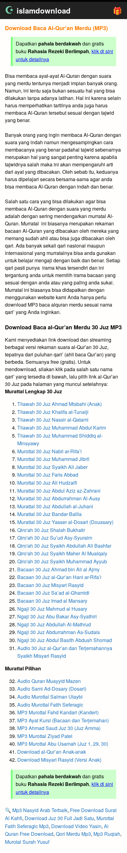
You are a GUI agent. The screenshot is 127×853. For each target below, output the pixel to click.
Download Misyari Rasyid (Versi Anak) (59, 759)
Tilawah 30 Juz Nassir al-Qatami (52, 419)
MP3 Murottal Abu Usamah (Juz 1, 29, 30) (62, 743)
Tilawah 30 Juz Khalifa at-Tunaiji (52, 411)
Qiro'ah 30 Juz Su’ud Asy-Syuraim (54, 537)
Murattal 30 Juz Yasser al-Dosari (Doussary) (65, 522)
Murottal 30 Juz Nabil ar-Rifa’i (49, 451)
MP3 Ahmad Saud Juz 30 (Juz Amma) (58, 728)
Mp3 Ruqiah (106, 833)
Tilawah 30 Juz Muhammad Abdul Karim (61, 427)
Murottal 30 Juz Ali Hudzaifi (47, 482)
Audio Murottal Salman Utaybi (50, 696)
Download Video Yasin (76, 826)
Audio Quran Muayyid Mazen (49, 680)
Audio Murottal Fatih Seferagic (50, 704)
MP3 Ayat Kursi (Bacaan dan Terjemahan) (63, 720)
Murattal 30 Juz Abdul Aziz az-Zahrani (58, 490)
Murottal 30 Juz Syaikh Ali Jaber (52, 466)
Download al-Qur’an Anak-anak (51, 751)
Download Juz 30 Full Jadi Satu (59, 818)
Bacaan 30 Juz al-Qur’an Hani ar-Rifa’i (59, 577)
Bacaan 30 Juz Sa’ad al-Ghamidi (53, 592)
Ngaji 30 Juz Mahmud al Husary (52, 608)
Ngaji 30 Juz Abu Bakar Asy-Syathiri (57, 616)
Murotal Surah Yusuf (27, 841)
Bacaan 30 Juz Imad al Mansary (52, 600)
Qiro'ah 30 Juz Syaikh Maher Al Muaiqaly (62, 553)
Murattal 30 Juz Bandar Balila (49, 514)
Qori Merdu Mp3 (73, 833)
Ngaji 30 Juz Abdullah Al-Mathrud (54, 624)
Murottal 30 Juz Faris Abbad (47, 474)
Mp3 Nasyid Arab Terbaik (40, 810)
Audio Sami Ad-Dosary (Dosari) (51, 688)
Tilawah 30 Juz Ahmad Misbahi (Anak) (59, 403)
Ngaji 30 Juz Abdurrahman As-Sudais (58, 632)
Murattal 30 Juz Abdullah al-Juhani (55, 506)
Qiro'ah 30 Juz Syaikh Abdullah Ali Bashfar (64, 545)
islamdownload (44, 10)
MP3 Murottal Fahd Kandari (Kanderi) (58, 712)
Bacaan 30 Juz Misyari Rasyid (50, 585)
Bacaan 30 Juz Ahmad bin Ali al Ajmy (58, 569)
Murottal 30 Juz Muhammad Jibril (53, 458)
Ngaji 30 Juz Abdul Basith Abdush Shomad (64, 640)
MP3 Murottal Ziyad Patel (44, 736)
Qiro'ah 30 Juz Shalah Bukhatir (51, 530)
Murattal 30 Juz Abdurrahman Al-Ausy (58, 498)
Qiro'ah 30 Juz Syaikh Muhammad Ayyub (62, 561)
